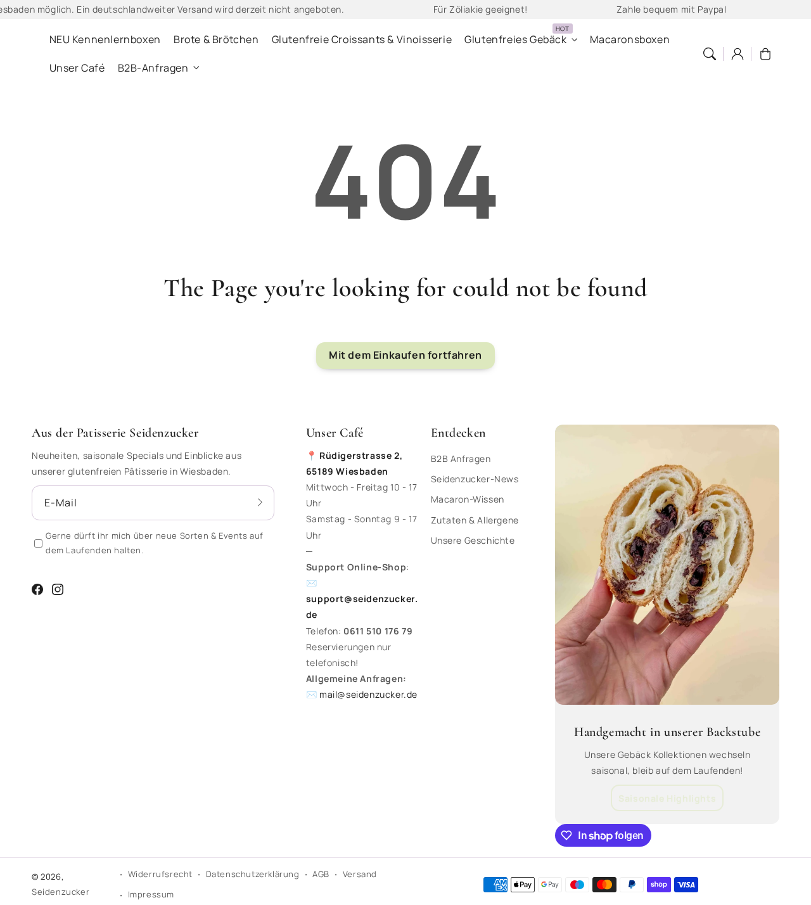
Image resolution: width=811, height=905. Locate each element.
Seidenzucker (60, 891)
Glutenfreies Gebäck (515, 39)
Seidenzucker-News (475, 479)
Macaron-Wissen (467, 499)
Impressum (151, 894)
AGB (320, 874)
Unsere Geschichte (473, 540)
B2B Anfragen (461, 458)
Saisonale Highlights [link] (667, 798)
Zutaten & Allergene (475, 520)
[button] (710, 54)
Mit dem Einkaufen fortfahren (405, 355)
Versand (360, 874)
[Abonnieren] (260, 502)
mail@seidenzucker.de (368, 694)
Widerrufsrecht (160, 874)
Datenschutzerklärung (253, 874)
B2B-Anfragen (153, 68)
